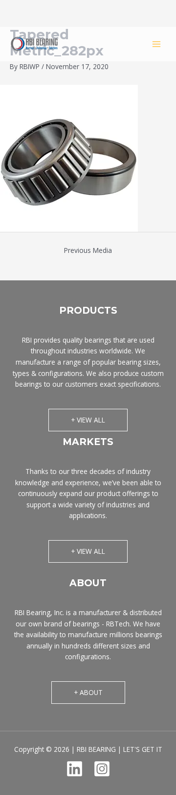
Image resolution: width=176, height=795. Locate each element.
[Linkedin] (74, 768)
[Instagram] (101, 768)
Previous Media (88, 250)
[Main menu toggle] (157, 44)
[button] (88, 420)
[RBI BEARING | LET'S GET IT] (34, 43)
